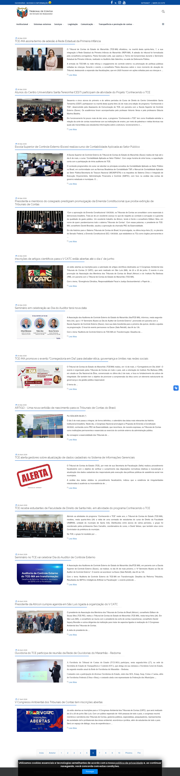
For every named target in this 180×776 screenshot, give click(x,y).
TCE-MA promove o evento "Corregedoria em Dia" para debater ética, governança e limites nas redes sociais (81, 358)
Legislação (73, 24)
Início (41, 752)
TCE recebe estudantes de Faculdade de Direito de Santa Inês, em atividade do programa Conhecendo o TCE (82, 508)
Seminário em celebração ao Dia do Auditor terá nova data (51, 308)
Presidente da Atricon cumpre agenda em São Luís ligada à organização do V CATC (66, 604)
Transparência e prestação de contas (115, 24)
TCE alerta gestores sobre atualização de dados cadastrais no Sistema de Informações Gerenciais (75, 457)
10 (119, 752)
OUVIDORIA (20, 3)
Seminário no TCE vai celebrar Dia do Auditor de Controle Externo (55, 557)
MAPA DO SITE (159, 3)
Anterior (52, 752)
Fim (139, 752)
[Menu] (163, 24)
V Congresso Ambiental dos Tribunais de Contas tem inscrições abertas (59, 702)
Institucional (22, 24)
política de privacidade (129, 762)
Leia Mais (73, 75)
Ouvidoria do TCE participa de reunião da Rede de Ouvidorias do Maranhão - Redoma (68, 653)
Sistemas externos (42, 24)
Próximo (128, 752)
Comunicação (87, 24)
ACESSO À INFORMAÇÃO (37, 3)
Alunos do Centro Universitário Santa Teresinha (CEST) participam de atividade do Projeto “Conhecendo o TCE (82, 92)
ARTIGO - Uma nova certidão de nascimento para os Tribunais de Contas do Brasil (65, 407)
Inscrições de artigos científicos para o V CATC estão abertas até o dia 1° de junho (64, 258)
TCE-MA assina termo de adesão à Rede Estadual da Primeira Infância (58, 41)
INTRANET (145, 3)
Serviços (58, 24)
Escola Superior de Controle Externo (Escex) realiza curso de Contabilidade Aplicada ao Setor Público (77, 146)
